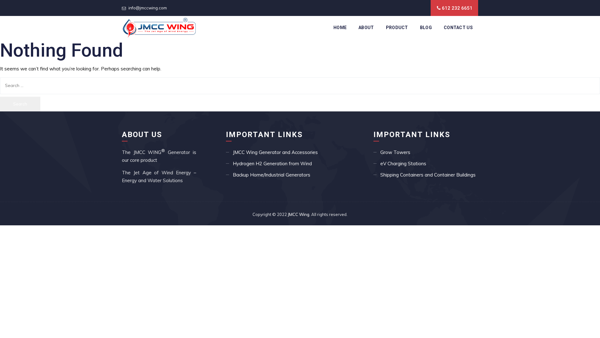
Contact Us (458, 27)
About (366, 27)
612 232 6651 (457, 8)
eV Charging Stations (403, 163)
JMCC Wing (298, 214)
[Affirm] (159, 27)
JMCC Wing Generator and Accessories (275, 152)
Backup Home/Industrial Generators (271, 175)
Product (397, 27)
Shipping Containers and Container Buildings (428, 175)
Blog (426, 27)
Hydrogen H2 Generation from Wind (272, 163)
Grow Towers (395, 152)
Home (340, 27)
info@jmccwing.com (147, 7)
